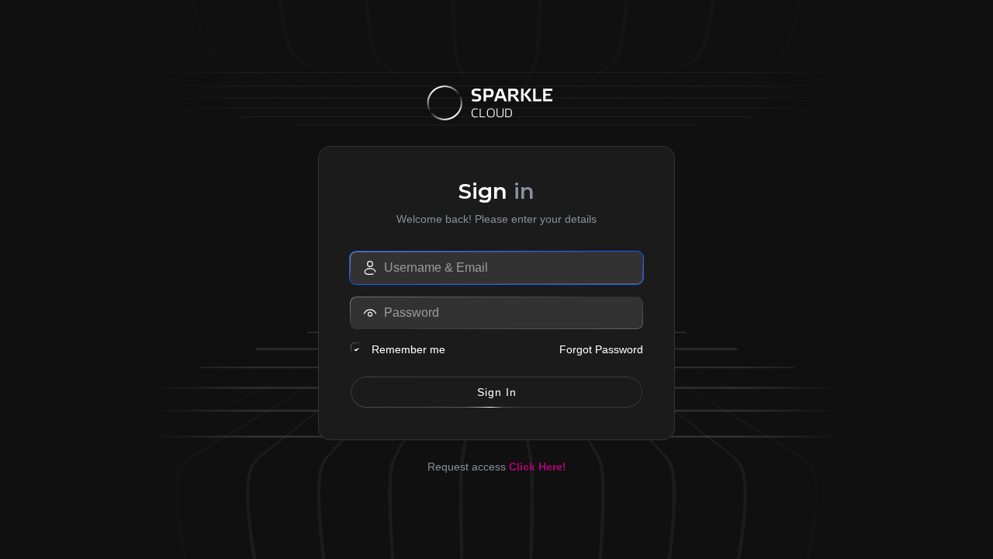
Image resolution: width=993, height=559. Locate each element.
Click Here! (537, 466)
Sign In (497, 392)
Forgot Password (601, 349)
